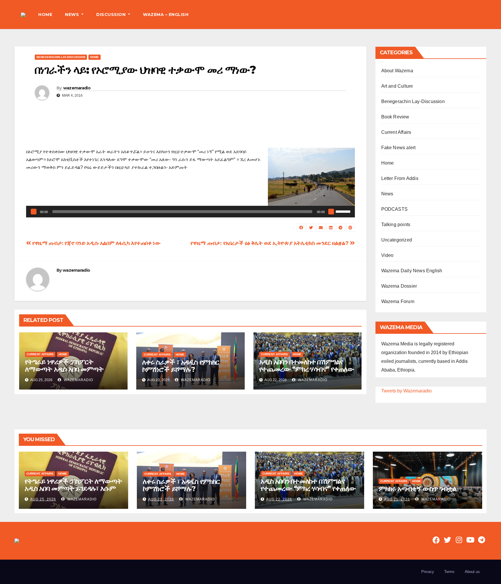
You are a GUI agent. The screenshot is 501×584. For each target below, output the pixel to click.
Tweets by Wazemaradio (406, 390)
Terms (449, 571)
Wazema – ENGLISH (165, 14)
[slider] (344, 211)
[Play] (34, 212)
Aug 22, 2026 (279, 499)
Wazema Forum (397, 301)
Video (387, 255)
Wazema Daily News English (411, 270)
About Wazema (397, 70)
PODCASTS (394, 209)
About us (472, 571)
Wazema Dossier (399, 286)
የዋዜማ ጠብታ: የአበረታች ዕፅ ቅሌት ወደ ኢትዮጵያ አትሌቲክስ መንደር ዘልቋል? (270, 243)
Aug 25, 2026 (43, 499)
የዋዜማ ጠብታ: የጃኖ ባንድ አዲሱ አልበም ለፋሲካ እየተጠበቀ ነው (96, 243)
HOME (45, 14)
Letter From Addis (399, 178)
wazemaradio (76, 88)
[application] (190, 211)
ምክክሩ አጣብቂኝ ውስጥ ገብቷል (417, 488)
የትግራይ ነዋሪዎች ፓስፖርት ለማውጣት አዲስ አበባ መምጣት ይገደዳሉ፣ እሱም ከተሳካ (64, 369)
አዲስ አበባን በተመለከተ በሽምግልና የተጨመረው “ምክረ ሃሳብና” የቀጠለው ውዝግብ (306, 369)
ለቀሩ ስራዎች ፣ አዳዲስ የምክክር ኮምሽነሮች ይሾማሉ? (180, 366)
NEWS (72, 14)
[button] (482, 14)
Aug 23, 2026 (161, 499)
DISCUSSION (111, 14)
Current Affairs (40, 354)
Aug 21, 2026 (397, 499)
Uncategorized (396, 239)
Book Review (395, 116)
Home (94, 57)
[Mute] (331, 212)
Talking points (396, 224)
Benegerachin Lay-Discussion (61, 57)
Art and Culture (397, 86)
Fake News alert (398, 147)
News (387, 193)
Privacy (427, 571)
